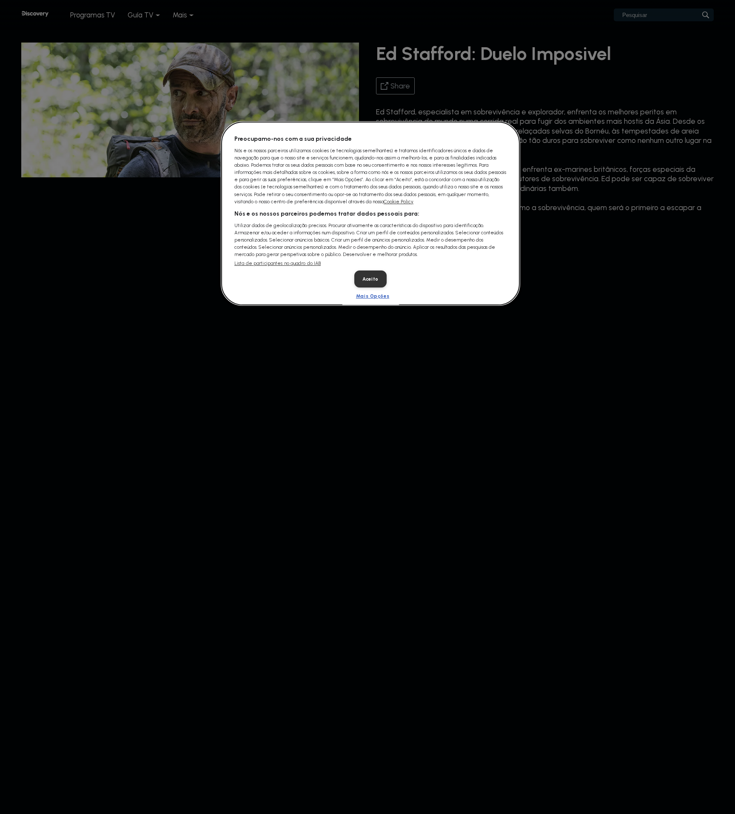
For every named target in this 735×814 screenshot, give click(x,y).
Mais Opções (372, 296)
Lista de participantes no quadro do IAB (277, 263)
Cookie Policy (398, 202)
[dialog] (370, 213)
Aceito (370, 279)
